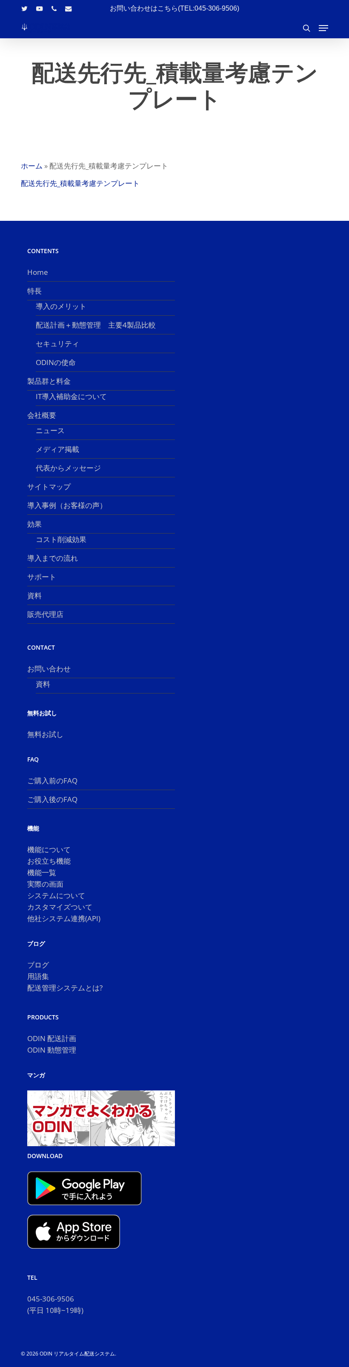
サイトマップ (49, 486)
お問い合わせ (49, 669)
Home (37, 272)
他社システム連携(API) (63, 918)
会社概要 (41, 415)
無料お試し (45, 734)
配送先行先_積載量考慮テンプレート (80, 183)
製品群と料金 (49, 381)
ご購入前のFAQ (52, 780)
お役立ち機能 (49, 861)
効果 (34, 524)
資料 (34, 595)
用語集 (38, 976)
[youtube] (39, 8)
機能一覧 (41, 872)
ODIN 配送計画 (51, 1038)
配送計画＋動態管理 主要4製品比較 (96, 325)
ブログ (38, 965)
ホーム (32, 166)
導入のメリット (61, 306)
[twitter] (24, 8)
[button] (323, 28)
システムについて (56, 895)
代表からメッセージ (68, 468)
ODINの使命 (56, 362)
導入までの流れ (52, 558)
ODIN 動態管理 (51, 1050)
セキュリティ (57, 343)
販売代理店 (45, 614)
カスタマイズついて (59, 907)
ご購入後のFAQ (52, 799)
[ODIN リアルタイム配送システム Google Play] (84, 1209)
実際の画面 (45, 884)
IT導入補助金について (71, 396)
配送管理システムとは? (65, 988)
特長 (34, 291)
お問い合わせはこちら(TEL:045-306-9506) (174, 8)
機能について (49, 849)
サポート (41, 577)
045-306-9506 (50, 1299)
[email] (68, 8)
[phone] (54, 8)
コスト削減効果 (61, 539)
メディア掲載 (57, 449)
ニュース (50, 430)
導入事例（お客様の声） (67, 505)
